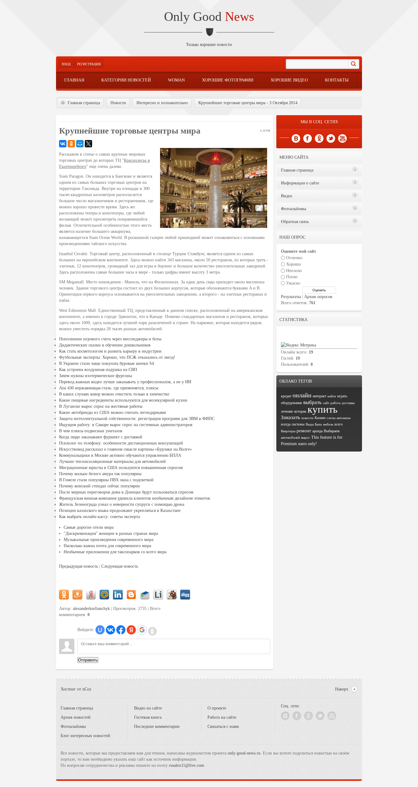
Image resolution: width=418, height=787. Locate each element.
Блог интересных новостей (85, 735)
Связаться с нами (223, 726)
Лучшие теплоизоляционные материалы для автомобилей (112, 461)
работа (335, 403)
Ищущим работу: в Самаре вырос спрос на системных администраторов (125, 424)
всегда (285, 424)
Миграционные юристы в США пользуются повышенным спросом (121, 467)
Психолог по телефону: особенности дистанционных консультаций (121, 443)
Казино (320, 418)
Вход (66, 64)
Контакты (337, 80)
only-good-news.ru (244, 753)
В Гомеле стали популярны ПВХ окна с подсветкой (106, 480)
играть (342, 396)
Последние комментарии (157, 726)
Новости (118, 102)
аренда (317, 431)
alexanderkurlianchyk (91, 608)
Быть (318, 424)
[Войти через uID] (100, 629)
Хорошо (293, 264)
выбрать (312, 402)
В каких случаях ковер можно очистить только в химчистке (114, 394)
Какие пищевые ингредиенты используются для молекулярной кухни (123, 400)
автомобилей (290, 437)
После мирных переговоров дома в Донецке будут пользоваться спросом (126, 492)
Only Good (209, 16)
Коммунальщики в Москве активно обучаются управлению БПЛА (120, 455)
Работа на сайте (221, 717)
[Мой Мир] (80, 143)
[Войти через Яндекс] (131, 629)
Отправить (88, 660)
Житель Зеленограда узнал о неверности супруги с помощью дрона (121, 504)
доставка (348, 403)
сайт (326, 403)
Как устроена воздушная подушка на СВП (98, 369)
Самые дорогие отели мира (89, 527)
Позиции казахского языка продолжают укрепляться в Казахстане (120, 510)
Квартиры (288, 431)
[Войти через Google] (142, 630)
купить (323, 409)
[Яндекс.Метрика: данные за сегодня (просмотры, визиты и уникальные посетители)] (298, 345)
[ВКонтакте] (62, 143)
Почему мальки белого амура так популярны (100, 473)
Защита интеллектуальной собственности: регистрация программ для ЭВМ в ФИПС (137, 418)
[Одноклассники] (71, 143)
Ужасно (293, 283)
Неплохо (294, 270)
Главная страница (84, 102)
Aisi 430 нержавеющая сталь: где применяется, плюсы (108, 388)
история (300, 411)
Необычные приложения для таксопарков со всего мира (115, 552)
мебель (328, 424)
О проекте (216, 708)
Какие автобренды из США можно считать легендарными (112, 412)
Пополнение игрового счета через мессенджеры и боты (110, 339)
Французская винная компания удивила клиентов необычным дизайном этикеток (134, 498)
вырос (305, 437)
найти (331, 396)
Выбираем (332, 431)
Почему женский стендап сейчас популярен (99, 486)
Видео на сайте (148, 708)
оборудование (291, 403)
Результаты (291, 296)
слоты (331, 418)
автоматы (343, 418)
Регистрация (89, 64)
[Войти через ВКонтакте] (110, 629)
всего (338, 424)
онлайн (302, 395)
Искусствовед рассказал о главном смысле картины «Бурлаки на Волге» (125, 449)
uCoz (86, 689)
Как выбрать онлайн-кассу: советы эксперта (99, 516)
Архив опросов (318, 296)
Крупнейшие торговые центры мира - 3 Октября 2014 (247, 102)
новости (224, 44)
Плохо (291, 276)
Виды (310, 424)
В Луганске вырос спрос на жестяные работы (100, 406)
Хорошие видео (289, 80)
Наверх (341, 689)
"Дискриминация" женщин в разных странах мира (111, 533)
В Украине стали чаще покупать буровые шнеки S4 (106, 363)
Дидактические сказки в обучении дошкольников (105, 345)
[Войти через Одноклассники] (152, 631)
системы (298, 424)
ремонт (304, 430)
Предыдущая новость (78, 566)
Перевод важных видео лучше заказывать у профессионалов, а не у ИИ (125, 382)
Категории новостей (126, 80)
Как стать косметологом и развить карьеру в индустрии (110, 351)
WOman (176, 80)
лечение (287, 411)
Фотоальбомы (73, 726)
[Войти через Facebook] (120, 629)
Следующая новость (119, 566)
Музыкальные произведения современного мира (108, 539)
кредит (286, 396)
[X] (88, 143)
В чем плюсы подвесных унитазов (90, 431)
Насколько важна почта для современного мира (107, 545)
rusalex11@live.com (186, 765)
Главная (74, 80)
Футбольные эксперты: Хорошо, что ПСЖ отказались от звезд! (117, 357)
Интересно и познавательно (162, 102)
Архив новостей (76, 717)
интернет (319, 396)
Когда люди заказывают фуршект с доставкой (100, 437)
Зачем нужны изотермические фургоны (95, 375)
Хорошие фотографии (227, 80)
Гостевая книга (148, 717)
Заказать (290, 417)
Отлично (294, 257)
